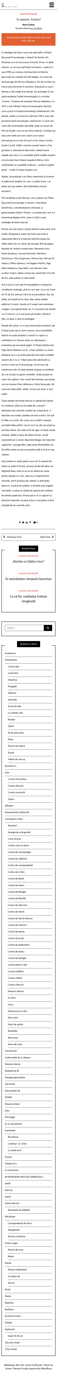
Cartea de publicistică (18, 945)
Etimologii (10, 1117)
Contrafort (13, 673)
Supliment (10, 1329)
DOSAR (8, 1097)
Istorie (8, 1197)
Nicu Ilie (20, 1365)
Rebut (11, 1256)
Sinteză (8, 1323)
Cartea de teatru (16, 952)
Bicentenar (13, 1137)
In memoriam (11, 1170)
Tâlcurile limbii (12, 1343)
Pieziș (10, 739)
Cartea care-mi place (18, 845)
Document (10, 1084)
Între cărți (13, 1018)
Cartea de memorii (17, 925)
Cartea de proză (28, 14)
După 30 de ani (15, 1336)
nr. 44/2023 (36, 28)
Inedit (7, 1183)
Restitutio (12, 1031)
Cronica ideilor (15, 978)
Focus (10, 1005)
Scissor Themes (12, 1369)
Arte (7, 773)
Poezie (8, 1263)
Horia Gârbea (28, 25)
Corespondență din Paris (20, 1223)
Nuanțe (11, 720)
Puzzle (11, 753)
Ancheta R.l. (11, 766)
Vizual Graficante (33, 1365)
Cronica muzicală (16, 792)
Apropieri (12, 826)
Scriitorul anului (13, 1316)
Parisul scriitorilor (17, 1236)
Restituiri (9, 1309)
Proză (7, 1289)
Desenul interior (16, 991)
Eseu (7, 1111)
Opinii (11, 726)
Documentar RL (12, 1091)
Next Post (45, 537)
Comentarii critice (14, 819)
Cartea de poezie (16, 932)
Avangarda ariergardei (19, 832)
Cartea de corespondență (20, 865)
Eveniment (10, 1130)
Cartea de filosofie (17, 898)
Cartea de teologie (17, 958)
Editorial (12, 693)
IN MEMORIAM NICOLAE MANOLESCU (24, 1177)
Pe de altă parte (16, 733)
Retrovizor (13, 1038)
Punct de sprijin (15, 1024)
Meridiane (10, 1217)
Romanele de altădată (19, 1210)
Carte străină (14, 839)
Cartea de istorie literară (20, 918)
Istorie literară (12, 1203)
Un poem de (14, 1276)
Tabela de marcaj (16, 759)
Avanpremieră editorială (17, 812)
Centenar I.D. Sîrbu (17, 1144)
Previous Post (14, 537)
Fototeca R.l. (11, 1164)
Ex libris (12, 998)
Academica (10, 653)
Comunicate (11, 1051)
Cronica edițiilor (16, 971)
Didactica (12, 680)
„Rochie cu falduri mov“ (28, 561)
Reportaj (9, 1303)
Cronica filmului (16, 786)
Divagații (12, 686)
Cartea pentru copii (17, 965)
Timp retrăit (11, 1349)
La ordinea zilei (15, 713)
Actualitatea (11, 660)
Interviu (8, 1190)
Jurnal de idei (14, 706)
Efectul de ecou (15, 1250)
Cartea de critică (16, 872)
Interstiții (12, 700)
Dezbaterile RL (12, 1071)
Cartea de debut (16, 879)
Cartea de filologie (17, 892)
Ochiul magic (11, 1243)
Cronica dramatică (17, 779)
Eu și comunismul (13, 1124)
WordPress (46, 1369)
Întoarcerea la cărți (17, 1011)
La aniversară (14, 1150)
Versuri (11, 1283)
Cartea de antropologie (19, 852)
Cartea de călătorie (17, 859)
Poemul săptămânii (17, 1270)
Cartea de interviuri (17, 905)
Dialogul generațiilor (15, 1077)
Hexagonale (14, 1230)
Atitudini (9, 806)
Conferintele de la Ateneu (17, 1058)
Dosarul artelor (12, 1104)
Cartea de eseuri (16, 885)
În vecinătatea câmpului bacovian (28, 579)
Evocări (8, 1157)
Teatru (11, 799)
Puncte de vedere (16, 746)
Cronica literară (16, 985)
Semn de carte (15, 1044)
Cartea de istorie (16, 912)
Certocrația (13, 667)
